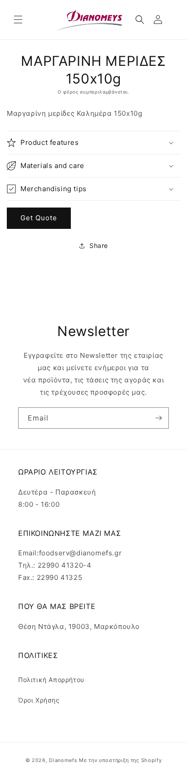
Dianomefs (63, 760)
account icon (160, 20)
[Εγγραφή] (158, 418)
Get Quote (38, 217)
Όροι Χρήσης (39, 700)
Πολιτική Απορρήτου (51, 679)
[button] (18, 20)
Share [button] (98, 245)
